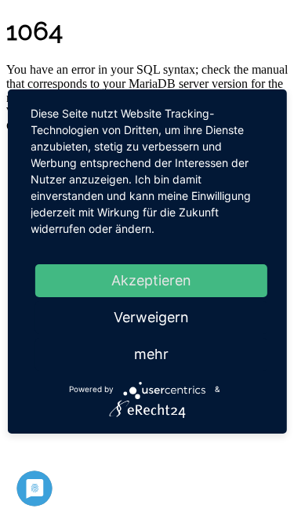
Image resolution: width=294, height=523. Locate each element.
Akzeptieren (151, 280)
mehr (151, 354)
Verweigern (151, 317)
